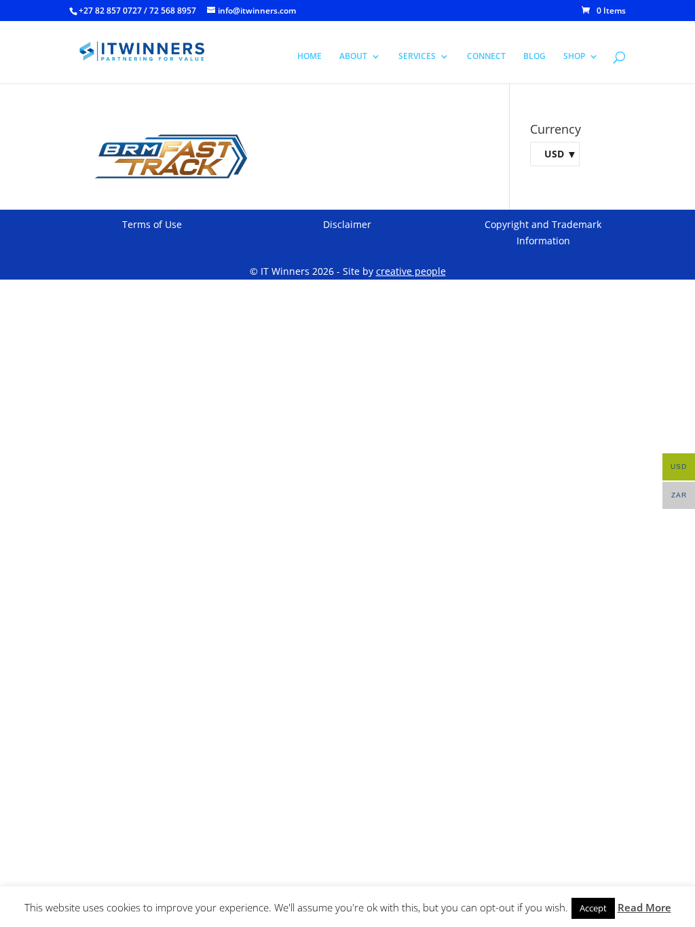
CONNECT (486, 57)
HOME (309, 57)
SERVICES (417, 57)
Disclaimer (347, 224)
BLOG (534, 57)
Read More (644, 907)
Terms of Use (152, 224)
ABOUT (353, 57)
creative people (411, 271)
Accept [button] (593, 908)
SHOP (574, 57)
